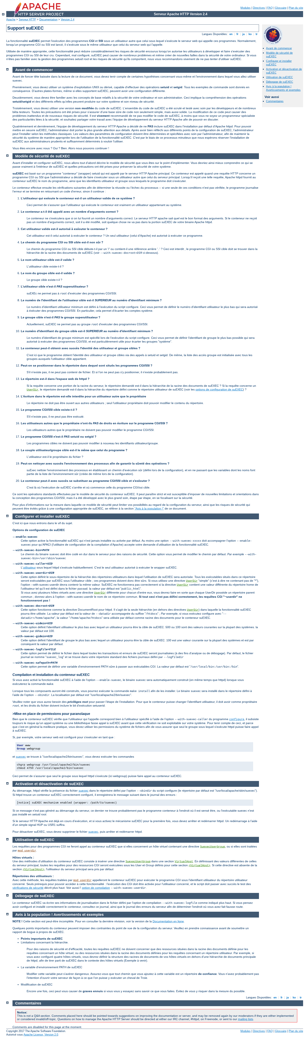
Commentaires (275, 101)
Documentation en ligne (168, 921)
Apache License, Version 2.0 (41, 1034)
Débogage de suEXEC (279, 81)
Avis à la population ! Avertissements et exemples (283, 88)
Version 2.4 (67, 19)
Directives (259, 7)
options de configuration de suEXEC (219, 389)
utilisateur (29, 567)
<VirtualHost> (199, 865)
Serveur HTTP (27, 19)
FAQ (270, 7)
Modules (245, 7)
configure (236, 719)
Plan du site (296, 7)
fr (237, 34)
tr (256, 34)
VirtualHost (184, 861)
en (231, 34)
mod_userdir (27, 850)
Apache (10, 19)
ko (250, 34)
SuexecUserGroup (212, 846)
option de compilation (96, 887)
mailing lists (245, 1019)
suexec (21, 756)
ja (243, 34)
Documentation (48, 19)
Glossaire (280, 7)
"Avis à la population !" (149, 508)
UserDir (32, 389)
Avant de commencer (279, 48)
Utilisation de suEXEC (279, 77)
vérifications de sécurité (28, 887)
